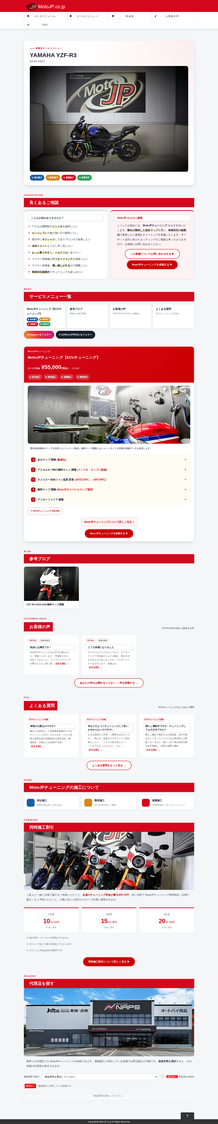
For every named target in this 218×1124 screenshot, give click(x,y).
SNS (45, 24)
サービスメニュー (87, 16)
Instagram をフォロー (39, 334)
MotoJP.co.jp (105, 1122)
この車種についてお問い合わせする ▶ (152, 253)
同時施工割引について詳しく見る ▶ (109, 961)
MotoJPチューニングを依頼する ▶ (152, 264)
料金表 (130, 16)
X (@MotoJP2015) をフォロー (75, 334)
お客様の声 (172, 16)
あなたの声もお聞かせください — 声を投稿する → (109, 682)
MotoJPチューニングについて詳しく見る (109, 522)
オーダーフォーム (45, 16)
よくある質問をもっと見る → (109, 765)
